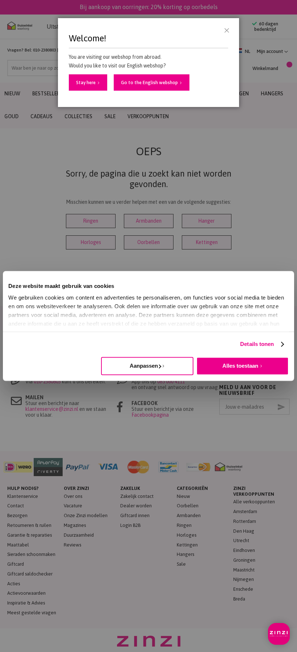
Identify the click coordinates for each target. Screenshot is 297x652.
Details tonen (257, 344)
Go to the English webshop (149, 82)
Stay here (86, 82)
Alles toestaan (240, 366)
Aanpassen (144, 366)
